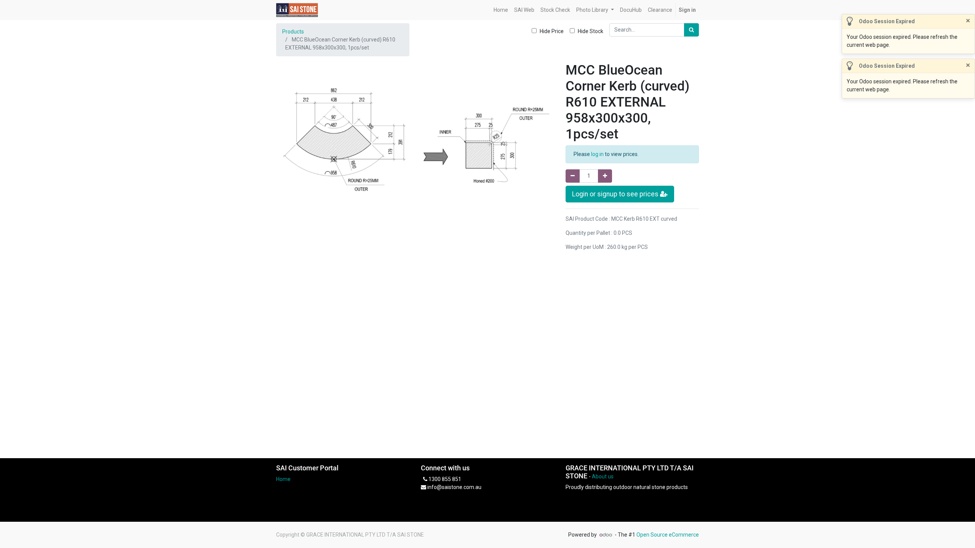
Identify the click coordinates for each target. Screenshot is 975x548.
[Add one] (605, 176)
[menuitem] (501, 10)
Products (293, 32)
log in (597, 154)
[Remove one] (573, 176)
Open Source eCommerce (667, 535)
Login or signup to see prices (616, 194)
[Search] (691, 30)
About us (603, 476)
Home (283, 479)
